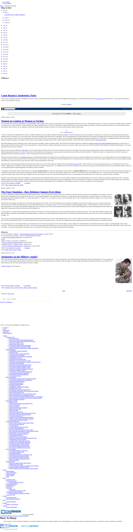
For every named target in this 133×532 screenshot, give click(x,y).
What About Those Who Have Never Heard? (20, 364)
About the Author (10, 474)
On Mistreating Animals (15, 385)
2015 (4, 47)
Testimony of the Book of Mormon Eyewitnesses (21, 369)
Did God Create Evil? (14, 405)
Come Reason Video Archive (16, 482)
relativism (34, 287)
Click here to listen (5, 266)
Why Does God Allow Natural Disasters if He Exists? (22, 341)
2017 (4, 42)
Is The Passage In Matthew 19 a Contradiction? (20, 380)
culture (6, 185)
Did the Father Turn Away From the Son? (19, 432)
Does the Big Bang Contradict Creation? (19, 467)
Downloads (9, 488)
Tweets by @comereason (6, 302)
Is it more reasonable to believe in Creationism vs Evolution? (24, 465)
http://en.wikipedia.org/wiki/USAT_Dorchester (31, 234)
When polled (25, 150)
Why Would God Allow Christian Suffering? (20, 414)
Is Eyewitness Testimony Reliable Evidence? (20, 366)
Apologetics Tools (10, 479)
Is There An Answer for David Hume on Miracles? (21, 418)
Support (5, 503)
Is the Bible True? (13, 352)
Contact (5, 505)
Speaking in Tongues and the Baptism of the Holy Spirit (22, 438)
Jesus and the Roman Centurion (17, 381)
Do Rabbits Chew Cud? (15, 388)
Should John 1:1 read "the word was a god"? (20, 360)
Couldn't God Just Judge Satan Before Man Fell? (21, 417)
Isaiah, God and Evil (14, 406)
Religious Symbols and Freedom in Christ (19, 458)
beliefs (6, 249)
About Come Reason (11, 472)
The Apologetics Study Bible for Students (19, 493)
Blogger (69, 104)
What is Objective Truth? (15, 409)
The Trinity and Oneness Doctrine (17, 359)
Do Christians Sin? (13, 425)
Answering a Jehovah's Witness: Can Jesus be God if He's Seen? (25, 362)
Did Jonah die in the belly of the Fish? (18, 434)
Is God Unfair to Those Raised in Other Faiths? (20, 371)
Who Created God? (14, 338)
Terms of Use (6, 330)
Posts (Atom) (11, 293)
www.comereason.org (99, 98)
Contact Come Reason (11, 507)
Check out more (4, 524)
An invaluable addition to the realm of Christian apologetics (14, 515)
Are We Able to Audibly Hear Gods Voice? (19, 447)
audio (12, 287)
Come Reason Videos (11, 481)
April (5, 17)
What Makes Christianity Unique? (17, 370)
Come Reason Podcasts (12, 483)
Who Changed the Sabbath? (16, 435)
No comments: (27, 285)
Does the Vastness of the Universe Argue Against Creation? (23, 468)
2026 (4, 10)
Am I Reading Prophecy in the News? (18, 450)
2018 (4, 40)
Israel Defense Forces (68, 132)
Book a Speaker (10, 475)
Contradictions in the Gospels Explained (19, 387)
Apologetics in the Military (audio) (19, 256)
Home (1, 6)
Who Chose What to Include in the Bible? (19, 353)
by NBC (79, 261)
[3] (7, 215)
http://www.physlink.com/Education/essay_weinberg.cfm (16, 246)
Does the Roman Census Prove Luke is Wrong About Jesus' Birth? (25, 398)
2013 (4, 52)
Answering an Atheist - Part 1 (16, 342)
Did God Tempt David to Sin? (16, 392)
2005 (4, 71)
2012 (4, 54)
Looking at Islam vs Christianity (17, 355)
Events (4, 496)
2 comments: (27, 183)
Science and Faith (10, 461)
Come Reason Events (11, 497)
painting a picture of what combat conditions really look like (103, 143)
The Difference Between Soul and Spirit (19, 445)
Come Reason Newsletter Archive (17, 490)
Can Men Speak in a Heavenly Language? (19, 441)
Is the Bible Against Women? (16, 384)
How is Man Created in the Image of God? (19, 446)
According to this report (26, 157)
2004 (4, 73)
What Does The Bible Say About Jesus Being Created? (22, 394)
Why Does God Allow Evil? (16, 416)
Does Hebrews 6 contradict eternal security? (20, 389)
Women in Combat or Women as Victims (22, 121)
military (22, 185)
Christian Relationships (14, 453)
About (4, 470)
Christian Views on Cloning (16, 464)
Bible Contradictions (11, 377)
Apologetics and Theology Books (14, 492)
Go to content (6, 2)
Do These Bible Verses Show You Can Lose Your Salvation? (24, 391)
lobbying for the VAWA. (76, 164)
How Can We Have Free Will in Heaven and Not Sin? (22, 413)
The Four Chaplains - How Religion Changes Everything (31, 191)
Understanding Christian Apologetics (18, 351)
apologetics (7, 287)
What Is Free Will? (13, 410)
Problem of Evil (13, 402)
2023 (4, 28)
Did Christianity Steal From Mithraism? (18, 374)
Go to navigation (7, 3)
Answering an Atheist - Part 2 (16, 344)
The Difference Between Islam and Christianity (20, 356)
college (16, 287)
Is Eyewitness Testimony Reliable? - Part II (19, 367)
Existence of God (10, 337)
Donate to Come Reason (12, 504)
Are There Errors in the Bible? (16, 363)
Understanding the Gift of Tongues (17, 439)
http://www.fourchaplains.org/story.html (12, 237)
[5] (69, 223)
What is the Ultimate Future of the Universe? (20, 463)
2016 (4, 44)
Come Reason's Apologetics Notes (18, 95)
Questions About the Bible (12, 421)
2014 (4, 49)
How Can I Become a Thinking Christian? (19, 443)
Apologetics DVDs (11, 485)
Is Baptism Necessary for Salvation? (18, 436)
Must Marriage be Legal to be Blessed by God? (20, 454)
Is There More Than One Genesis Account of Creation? (22, 378)
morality (15, 249)
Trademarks (6, 331)
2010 (4, 59)
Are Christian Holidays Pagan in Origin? (19, 456)
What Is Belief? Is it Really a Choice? (18, 420)
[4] (111, 220)
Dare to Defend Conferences (13, 499)
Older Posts (129, 290)
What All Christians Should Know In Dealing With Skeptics (23, 348)
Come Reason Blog (11, 501)
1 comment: (27, 248)
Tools (4, 478)
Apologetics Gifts (10, 494)
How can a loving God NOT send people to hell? (21, 340)
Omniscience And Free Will (16, 411)
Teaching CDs (9, 486)
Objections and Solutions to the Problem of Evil (20, 403)
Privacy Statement (7, 333)
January (6, 22)
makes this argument (101, 140)
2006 (4, 68)
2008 (4, 64)
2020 (4, 35)
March (6, 20)
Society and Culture (11, 449)
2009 (4, 61)
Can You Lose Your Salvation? (16, 424)
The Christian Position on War (16, 452)
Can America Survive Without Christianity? (14, 14)
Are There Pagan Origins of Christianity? (19, 373)
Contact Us (6, 327)
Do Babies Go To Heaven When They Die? (20, 442)
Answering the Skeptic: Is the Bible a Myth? (20, 346)
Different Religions (10, 349)
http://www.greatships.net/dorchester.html (12, 242)
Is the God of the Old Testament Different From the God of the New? (26, 396)
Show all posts (77, 113)
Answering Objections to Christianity (18, 407)
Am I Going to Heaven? (15, 376)
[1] (61, 203)
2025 (4, 25)
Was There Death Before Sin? (16, 428)
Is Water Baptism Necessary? (16, 382)
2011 (4, 56)
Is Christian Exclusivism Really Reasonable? (20, 345)
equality (11, 185)
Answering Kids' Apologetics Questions (19, 457)
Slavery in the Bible (14, 460)
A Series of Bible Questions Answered (18, 427)
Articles (5, 335)
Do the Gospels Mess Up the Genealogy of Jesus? (21, 395)
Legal (4, 329)
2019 (4, 37)
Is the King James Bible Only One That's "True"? (21, 429)
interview (20, 287)
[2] (39, 208)
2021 (4, 32)
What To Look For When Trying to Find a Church (21, 423)
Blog (4, 500)
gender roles (16, 185)
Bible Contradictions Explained (16, 399)
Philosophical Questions (12, 400)
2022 (4, 30)
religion (19, 249)
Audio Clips (12, 489)
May (5, 12)
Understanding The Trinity (15, 358)
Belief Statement (10, 471)
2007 (4, 66)
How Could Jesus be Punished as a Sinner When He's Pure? (23, 431)
